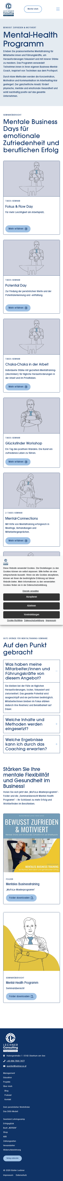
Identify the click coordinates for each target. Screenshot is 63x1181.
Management (9, 1073)
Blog (6, 1091)
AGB (5, 1137)
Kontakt (8, 1100)
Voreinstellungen (31, 615)
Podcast (8, 1095)
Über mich (7, 1086)
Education (7, 1078)
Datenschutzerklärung (34, 621)
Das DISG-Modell (10, 1112)
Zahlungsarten (9, 1141)
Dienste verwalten (31, 591)
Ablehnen (31, 606)
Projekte (6, 1082)
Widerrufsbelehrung (12, 1150)
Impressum (51, 621)
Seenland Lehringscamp (14, 1119)
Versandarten (9, 1146)
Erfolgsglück (8, 1124)
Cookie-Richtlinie (15, 621)
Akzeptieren (31, 597)
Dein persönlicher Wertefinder (16, 1107)
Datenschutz (21, 1175)
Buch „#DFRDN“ (10, 1128)
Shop (5, 1132)
